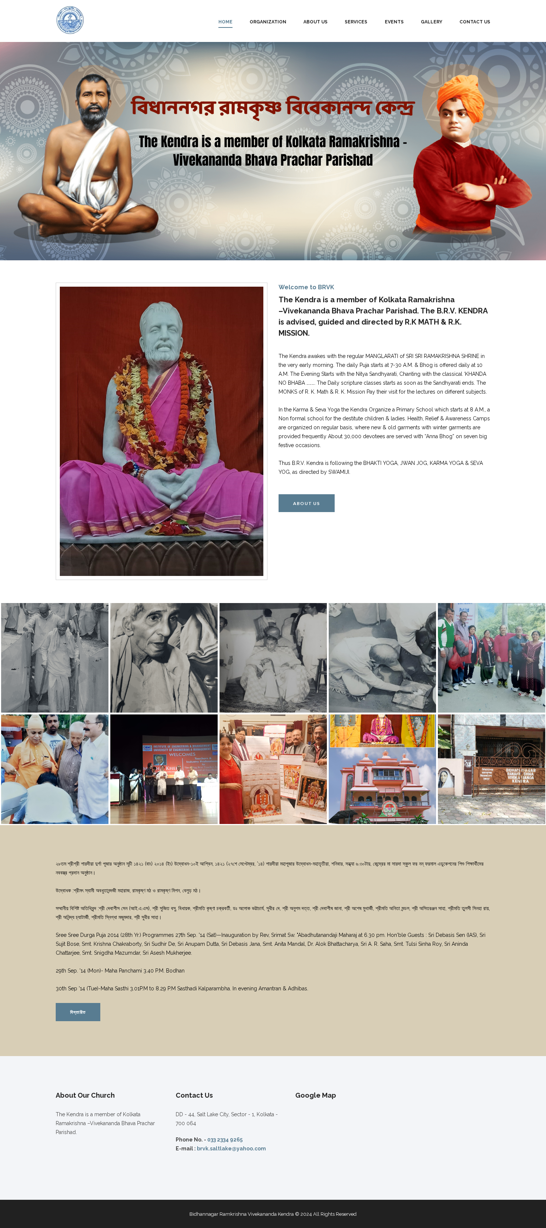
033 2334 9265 (225, 1140)
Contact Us (474, 22)
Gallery (431, 22)
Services (356, 22)
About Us (315, 22)
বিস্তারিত (78, 1012)
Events (394, 22)
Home (225, 22)
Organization (268, 22)
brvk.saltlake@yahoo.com (231, 1149)
